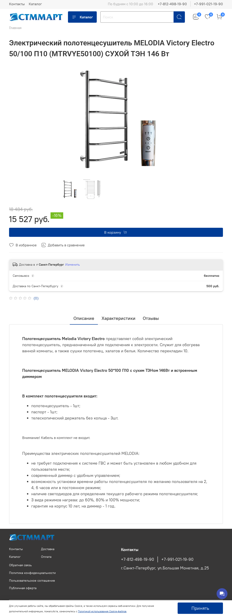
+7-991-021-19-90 (208, 4)
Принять (200, 608)
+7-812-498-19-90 (172, 4)
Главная (15, 27)
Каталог (35, 4)
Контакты (17, 4)
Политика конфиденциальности (32, 573)
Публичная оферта (22, 588)
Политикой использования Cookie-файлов (102, 611)
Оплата (46, 557)
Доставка (47, 549)
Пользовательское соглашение (32, 580)
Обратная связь (20, 565)
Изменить (72, 264)
